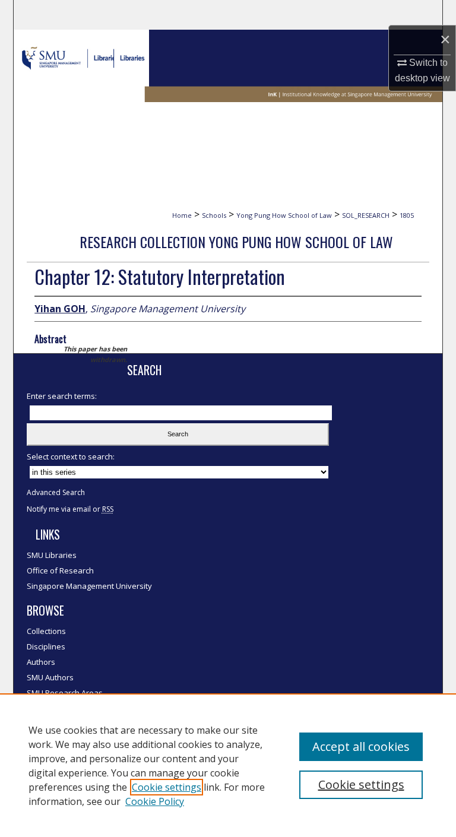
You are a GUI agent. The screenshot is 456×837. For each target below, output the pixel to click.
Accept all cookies (361, 746)
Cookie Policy (154, 801)
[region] (228, 765)
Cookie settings (166, 787)
